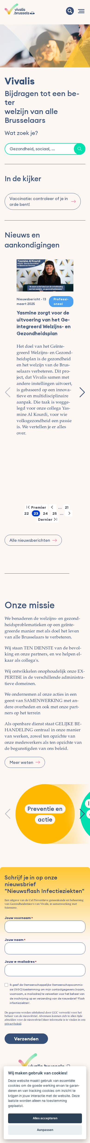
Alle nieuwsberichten (29, 540)
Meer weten (21, 762)
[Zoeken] (70, 11)
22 (27, 513)
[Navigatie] (81, 11)
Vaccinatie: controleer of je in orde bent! (38, 201)
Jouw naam (14, 940)
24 (46, 513)
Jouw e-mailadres (20, 962)
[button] (82, 392)
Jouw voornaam (18, 918)
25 (55, 513)
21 (67, 507)
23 (37, 513)
